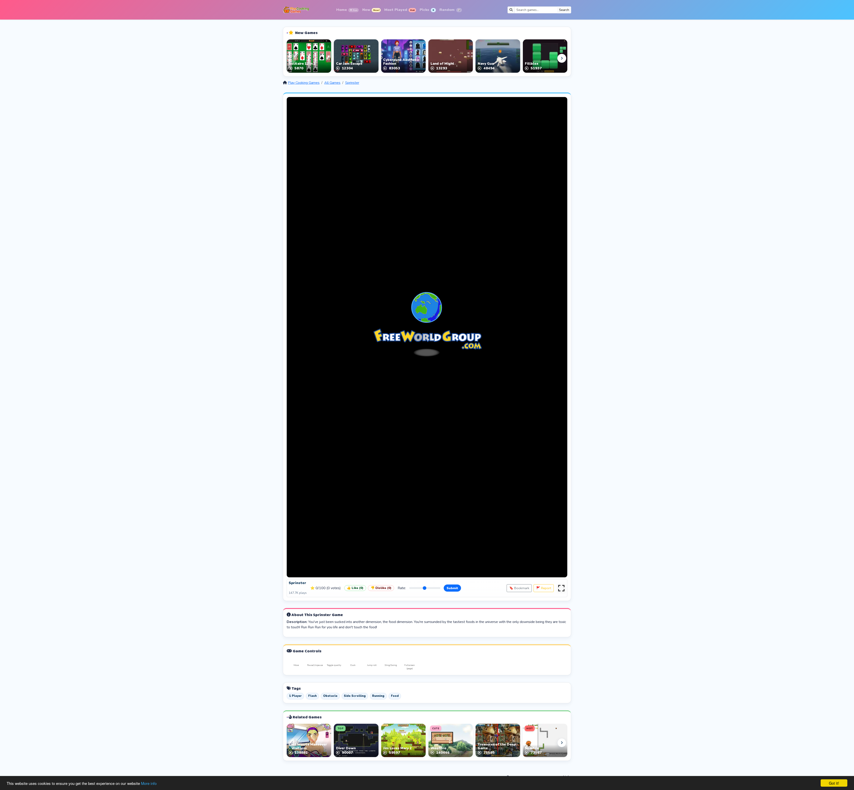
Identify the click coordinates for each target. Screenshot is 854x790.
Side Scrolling (355, 696)
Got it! (834, 783)
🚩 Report (543, 588)
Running (378, 696)
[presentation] (292, 58)
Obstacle (330, 696)
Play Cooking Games (304, 82)
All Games (332, 82)
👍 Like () (355, 588)
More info (149, 783)
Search (564, 10)
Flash (312, 696)
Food (395, 696)
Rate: (402, 588)
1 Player (295, 696)
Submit (452, 588)
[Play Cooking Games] (296, 9)
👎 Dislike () (381, 588)
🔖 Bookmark (519, 588)
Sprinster (352, 82)
